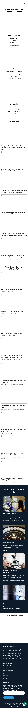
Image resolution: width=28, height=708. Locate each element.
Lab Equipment (14, 36)
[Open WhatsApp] (25, 704)
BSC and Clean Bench (14, 45)
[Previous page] (10, 260)
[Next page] (17, 260)
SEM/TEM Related (14, 42)
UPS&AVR (14, 106)
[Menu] (3, 3)
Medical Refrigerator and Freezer (14, 71)
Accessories (14, 104)
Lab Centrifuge (14, 40)
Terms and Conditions (14, 706)
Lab (4, 668)
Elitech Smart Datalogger (14, 109)
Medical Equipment (14, 69)
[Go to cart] (25, 4)
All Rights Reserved (19, 704)
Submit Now (9, 697)
